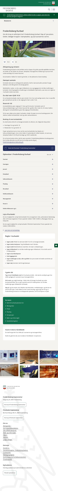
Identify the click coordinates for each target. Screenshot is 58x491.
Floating (9, 312)
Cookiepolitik (6, 452)
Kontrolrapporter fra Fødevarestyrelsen (14, 457)
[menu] (54, 9)
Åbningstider (10, 306)
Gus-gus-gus (10, 315)
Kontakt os (6, 448)
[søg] (49, 9)
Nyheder (5, 437)
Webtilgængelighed (8, 455)
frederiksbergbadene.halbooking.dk (13, 142)
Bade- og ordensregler (13, 318)
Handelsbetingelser (12, 321)
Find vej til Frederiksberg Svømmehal (14, 404)
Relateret (7, 21)
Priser (8, 309)
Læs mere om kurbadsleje (12, 230)
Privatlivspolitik (7, 459)
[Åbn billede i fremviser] (9, 356)
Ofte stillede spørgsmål (9, 430)
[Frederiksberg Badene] (9, 9)
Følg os (5, 435)
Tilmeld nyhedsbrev (9, 473)
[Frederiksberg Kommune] (47, 3)
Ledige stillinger (7, 439)
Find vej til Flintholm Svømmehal (13, 418)
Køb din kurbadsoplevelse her (15, 303)
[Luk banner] (54, 15)
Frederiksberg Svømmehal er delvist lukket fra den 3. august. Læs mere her (28, 15)
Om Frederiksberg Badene (10, 428)
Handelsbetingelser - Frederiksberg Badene (15, 450)
